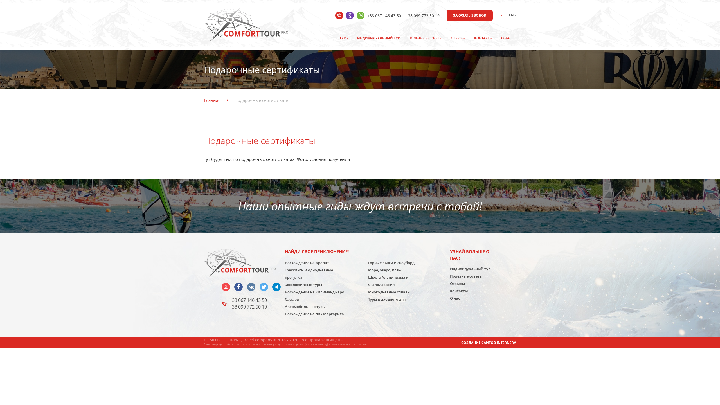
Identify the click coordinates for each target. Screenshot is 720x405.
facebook (238, 287)
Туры (344, 37)
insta (226, 287)
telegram (276, 287)
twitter (264, 287)
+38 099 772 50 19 (423, 15)
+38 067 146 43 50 (384, 15)
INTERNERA (506, 342)
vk (251, 287)
